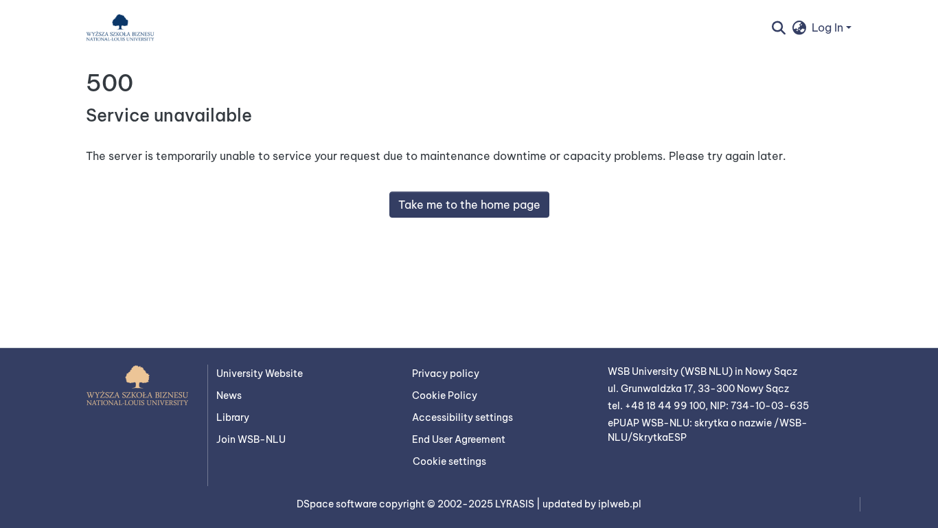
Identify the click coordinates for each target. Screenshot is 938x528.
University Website (259, 373)
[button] (120, 27)
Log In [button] (829, 27)
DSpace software (338, 504)
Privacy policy (445, 373)
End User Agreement (458, 439)
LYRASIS (515, 504)
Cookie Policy (444, 395)
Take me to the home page (469, 204)
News (229, 395)
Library (232, 417)
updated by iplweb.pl (591, 504)
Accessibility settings (462, 417)
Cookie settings (449, 461)
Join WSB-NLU (251, 439)
